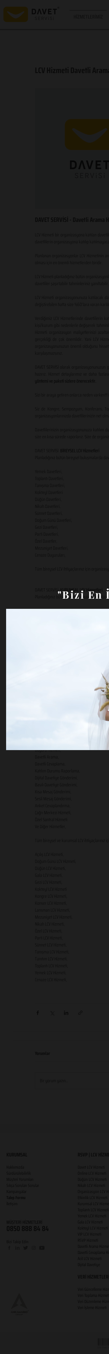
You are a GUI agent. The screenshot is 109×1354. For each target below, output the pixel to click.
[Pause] (13, 742)
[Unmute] (23, 742)
